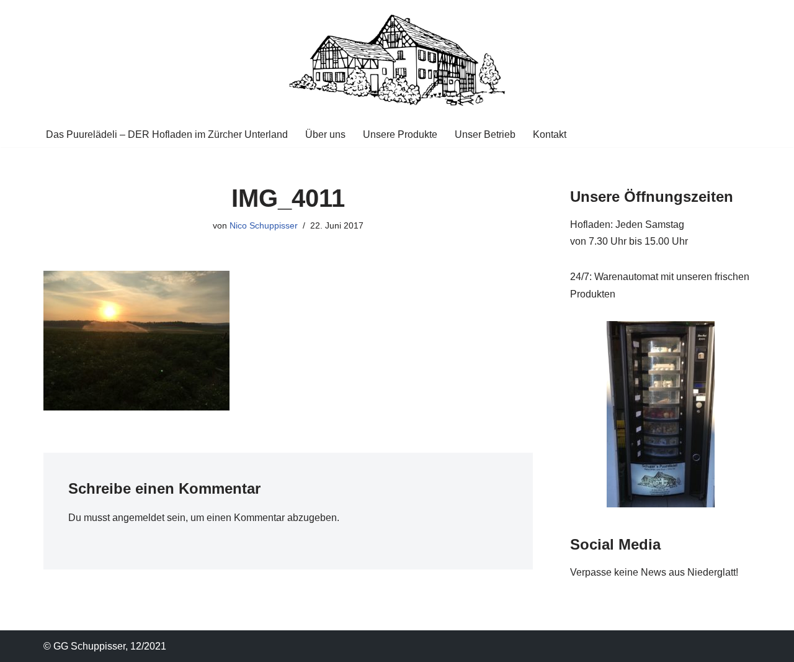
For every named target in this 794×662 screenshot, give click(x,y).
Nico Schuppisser (264, 225)
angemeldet (138, 517)
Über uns (325, 134)
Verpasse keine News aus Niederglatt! (654, 572)
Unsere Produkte (400, 134)
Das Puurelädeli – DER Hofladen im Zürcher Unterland (167, 134)
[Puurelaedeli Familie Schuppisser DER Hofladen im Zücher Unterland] (397, 60)
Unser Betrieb (485, 134)
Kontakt (549, 134)
